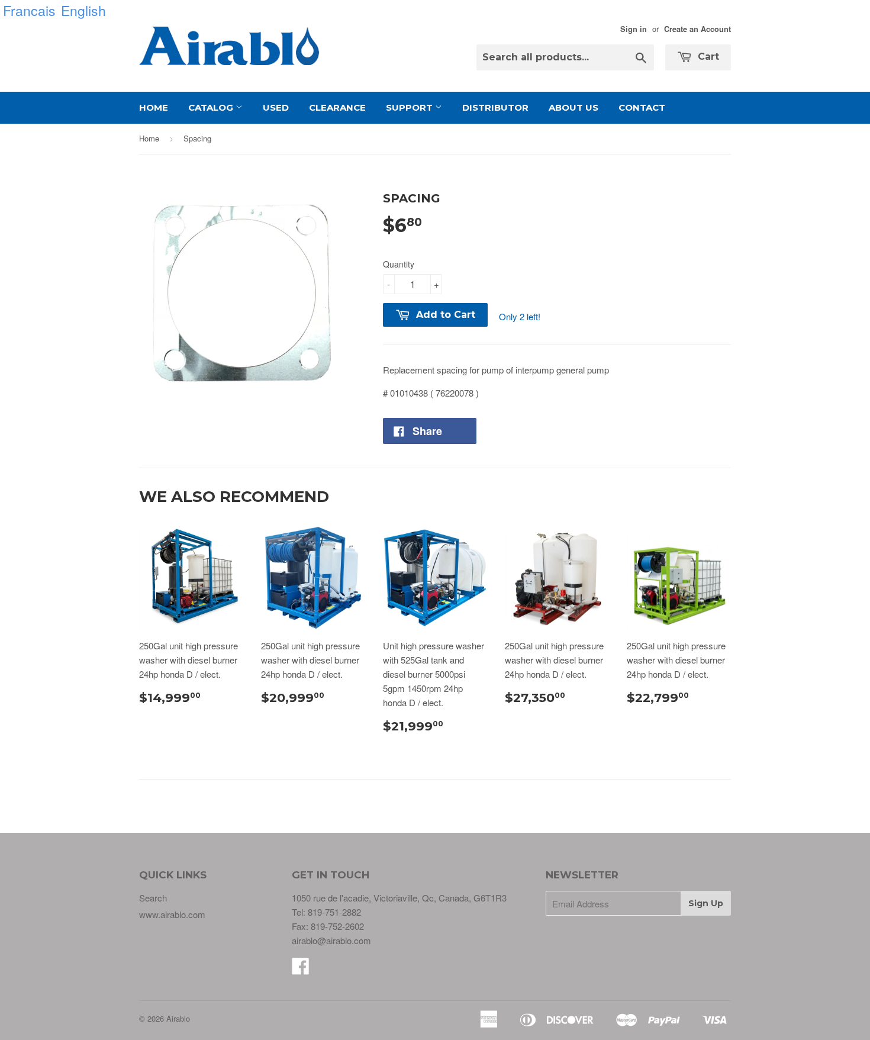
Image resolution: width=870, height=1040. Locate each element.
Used (276, 107)
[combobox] (565, 57)
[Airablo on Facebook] (301, 969)
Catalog (212, 107)
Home (153, 107)
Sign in (633, 29)
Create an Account (697, 29)
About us (573, 107)
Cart (707, 56)
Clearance (337, 107)
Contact (641, 107)
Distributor (495, 107)
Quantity (398, 264)
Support (410, 107)
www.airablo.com (172, 914)
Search (153, 897)
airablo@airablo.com (331, 940)
